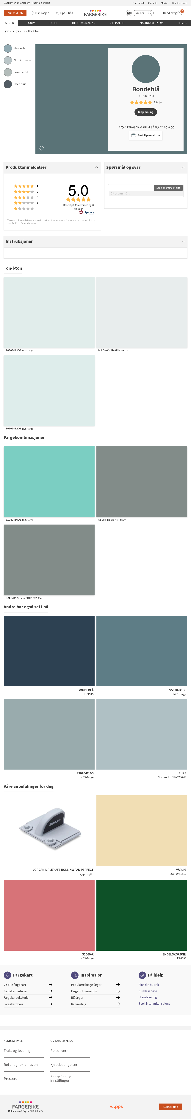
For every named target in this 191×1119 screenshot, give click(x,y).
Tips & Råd (66, 13)
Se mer (182, 23)
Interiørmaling (84, 23)
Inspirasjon (42, 13)
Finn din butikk (149, 985)
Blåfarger (77, 997)
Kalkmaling (78, 1004)
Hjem (6, 31)
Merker (165, 3)
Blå (23, 31)
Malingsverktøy (152, 23)
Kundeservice (179, 3)
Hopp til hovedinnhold (14, 2)
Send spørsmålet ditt (168, 188)
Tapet (53, 23)
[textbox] (145, 193)
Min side (152, 3)
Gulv (31, 23)
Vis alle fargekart (15, 985)
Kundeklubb (15, 13)
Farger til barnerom (84, 991)
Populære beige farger (86, 985)
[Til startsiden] (95, 13)
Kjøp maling (146, 112)
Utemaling (117, 23)
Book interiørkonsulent (154, 1003)
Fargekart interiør (15, 991)
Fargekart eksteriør (17, 997)
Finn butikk (139, 3)
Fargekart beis (13, 1004)
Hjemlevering (148, 997)
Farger (9, 23)
